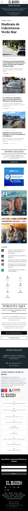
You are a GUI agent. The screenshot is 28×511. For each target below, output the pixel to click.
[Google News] (8, 490)
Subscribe (13, 473)
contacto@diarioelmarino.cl (15, 333)
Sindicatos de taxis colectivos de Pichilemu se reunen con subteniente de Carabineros (14, 134)
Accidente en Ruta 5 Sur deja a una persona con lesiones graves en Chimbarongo (16, 251)
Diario (6, 493)
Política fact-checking (20, 495)
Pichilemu (9, 58)
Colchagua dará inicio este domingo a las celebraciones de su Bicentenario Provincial (17, 265)
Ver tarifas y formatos (14, 337)
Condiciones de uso (8, 496)
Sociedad (13, 58)
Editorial (11, 493)
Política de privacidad (18, 496)
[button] (2, 2)
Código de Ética (5, 495)
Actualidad (5, 58)
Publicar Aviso (14, 162)
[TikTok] (5, 490)
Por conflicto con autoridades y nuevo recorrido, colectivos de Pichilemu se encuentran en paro (13, 99)
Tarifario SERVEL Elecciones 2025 (14, 498)
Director (16, 493)
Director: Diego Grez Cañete (14, 503)
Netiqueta (12, 495)
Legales (20, 493)
